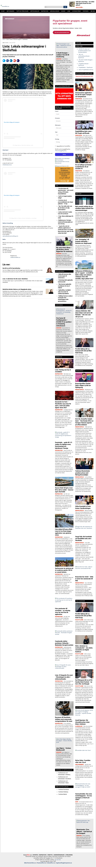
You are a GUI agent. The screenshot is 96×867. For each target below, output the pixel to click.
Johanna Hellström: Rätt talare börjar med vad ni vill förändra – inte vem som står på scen (83, 314)
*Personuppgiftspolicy (61, 150)
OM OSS (93, 11)
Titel (56, 132)
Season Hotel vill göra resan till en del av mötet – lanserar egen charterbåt (64, 490)
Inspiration (45, 11)
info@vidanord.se (7, 165)
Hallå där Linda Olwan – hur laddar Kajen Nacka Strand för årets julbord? (85, 3)
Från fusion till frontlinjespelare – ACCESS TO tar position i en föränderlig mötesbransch (64, 322)
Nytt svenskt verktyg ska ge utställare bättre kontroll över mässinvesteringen (84, 208)
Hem (4, 39)
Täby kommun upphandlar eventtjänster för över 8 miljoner (64, 285)
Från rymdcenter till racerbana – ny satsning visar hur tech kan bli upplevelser (62, 611)
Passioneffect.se (41, 863)
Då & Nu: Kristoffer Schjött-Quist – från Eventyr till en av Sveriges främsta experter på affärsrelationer (84, 422)
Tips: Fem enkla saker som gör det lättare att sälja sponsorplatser (65, 207)
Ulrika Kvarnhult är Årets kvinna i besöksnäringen (83, 507)
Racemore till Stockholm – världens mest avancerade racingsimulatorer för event (63, 719)
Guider (63, 11)
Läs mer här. (58, 859)
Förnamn (57, 118)
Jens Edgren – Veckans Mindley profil (63, 749)
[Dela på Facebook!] (8, 60)
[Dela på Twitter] (4, 60)
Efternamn (58, 125)
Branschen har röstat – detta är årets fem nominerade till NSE (84, 579)
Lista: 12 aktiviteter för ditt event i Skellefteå (15, 279)
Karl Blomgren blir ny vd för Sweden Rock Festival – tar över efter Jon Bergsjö (83, 682)
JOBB (69, 11)
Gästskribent (79, 764)
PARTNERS (86, 11)
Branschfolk (79, 389)
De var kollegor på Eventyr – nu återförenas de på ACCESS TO (84, 166)
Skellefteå (12, 42)
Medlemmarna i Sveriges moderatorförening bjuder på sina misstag (65, 221)
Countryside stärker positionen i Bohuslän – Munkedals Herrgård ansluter (64, 643)
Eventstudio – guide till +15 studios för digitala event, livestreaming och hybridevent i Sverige (63, 445)
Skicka (64, 154)
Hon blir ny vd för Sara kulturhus (11, 268)
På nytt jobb (79, 619)
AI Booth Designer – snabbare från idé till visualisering (62, 55)
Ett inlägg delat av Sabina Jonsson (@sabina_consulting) (22, 218)
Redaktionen (13, 255)
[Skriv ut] (18, 60)
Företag (57, 139)
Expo (76, 801)
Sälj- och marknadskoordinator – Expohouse (84, 56)
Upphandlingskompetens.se (64, 863)
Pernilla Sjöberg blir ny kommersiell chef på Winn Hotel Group (83, 351)
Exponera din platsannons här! (84, 76)
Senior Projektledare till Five (86, 69)
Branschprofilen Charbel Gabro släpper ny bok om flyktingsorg (83, 385)
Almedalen (78, 726)
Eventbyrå (78, 98)
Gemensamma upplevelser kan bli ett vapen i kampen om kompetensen (83, 94)
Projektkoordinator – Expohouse (83, 64)
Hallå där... (79, 7)
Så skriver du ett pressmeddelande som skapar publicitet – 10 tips (65, 201)
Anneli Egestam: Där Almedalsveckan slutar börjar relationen (82, 722)
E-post (56, 111)
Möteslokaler (35, 11)
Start (3, 11)
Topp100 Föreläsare (22, 11)
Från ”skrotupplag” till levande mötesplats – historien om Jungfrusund (83, 241)
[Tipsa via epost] (15, 60)
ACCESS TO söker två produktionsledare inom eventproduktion (84, 50)
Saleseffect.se (51, 863)
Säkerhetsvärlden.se (30, 863)
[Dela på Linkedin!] (11, 60)
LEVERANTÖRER (77, 11)
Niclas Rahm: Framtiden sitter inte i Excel (82, 761)
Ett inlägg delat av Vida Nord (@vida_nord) (23, 145)
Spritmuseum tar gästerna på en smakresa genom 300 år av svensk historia (64, 570)
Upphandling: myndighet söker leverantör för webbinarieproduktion (64, 291)
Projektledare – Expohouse (85, 67)
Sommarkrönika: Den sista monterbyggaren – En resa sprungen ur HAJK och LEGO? (83, 797)
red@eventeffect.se (15, 257)
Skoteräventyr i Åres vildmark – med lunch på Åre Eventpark (84, 831)
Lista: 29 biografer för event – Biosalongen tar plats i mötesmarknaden (64, 677)
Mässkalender (55, 11)
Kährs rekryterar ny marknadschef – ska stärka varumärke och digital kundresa (84, 649)
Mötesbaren (11, 11)
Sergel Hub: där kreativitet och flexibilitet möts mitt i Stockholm (83, 538)
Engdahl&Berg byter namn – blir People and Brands (84, 132)
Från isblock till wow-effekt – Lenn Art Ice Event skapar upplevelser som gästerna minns (64, 532)
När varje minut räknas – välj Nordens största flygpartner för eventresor (64, 249)
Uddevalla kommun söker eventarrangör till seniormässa (64, 275)
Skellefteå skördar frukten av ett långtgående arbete (17, 289)
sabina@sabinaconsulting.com (10, 236)
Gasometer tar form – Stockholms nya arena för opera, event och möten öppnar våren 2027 (63, 404)
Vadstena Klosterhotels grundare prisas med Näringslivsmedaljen (82, 473)
